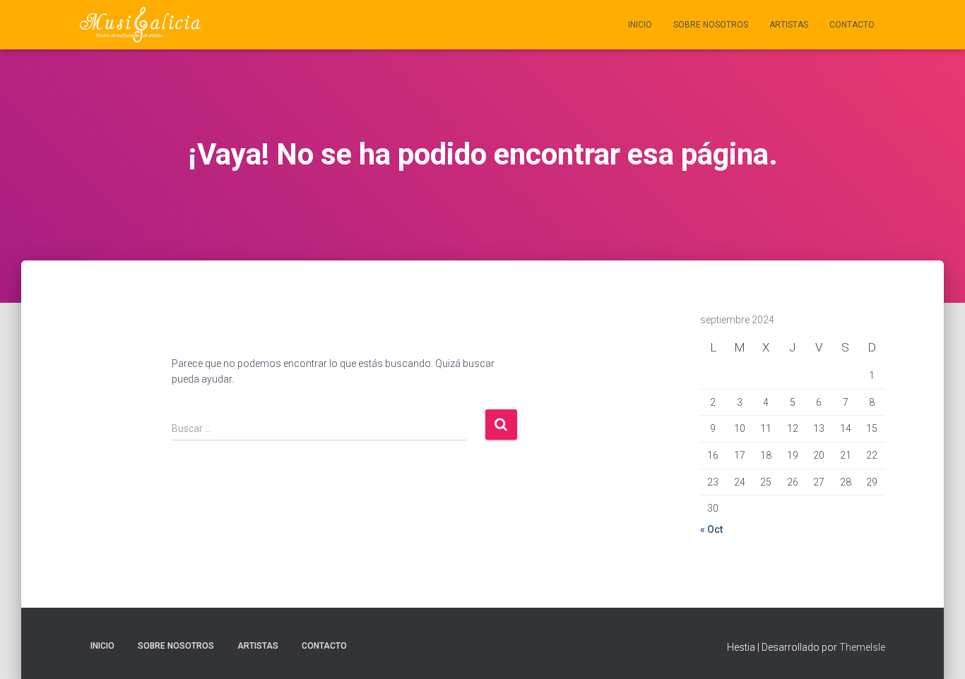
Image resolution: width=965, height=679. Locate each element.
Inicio (640, 25)
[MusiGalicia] (140, 24)
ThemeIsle (862, 647)
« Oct (711, 529)
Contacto (852, 25)
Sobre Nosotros (710, 25)
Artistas (788, 25)
